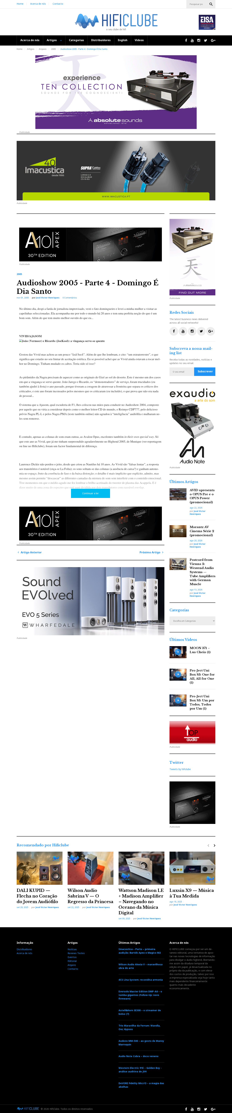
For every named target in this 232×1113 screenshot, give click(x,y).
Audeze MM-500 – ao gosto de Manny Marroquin (141, 1042)
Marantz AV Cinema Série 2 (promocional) (202, 531)
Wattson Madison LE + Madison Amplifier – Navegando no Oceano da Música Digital (141, 901)
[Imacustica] (116, 170)
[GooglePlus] (210, 331)
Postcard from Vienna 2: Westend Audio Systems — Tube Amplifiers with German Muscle (202, 572)
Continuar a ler (90, 493)
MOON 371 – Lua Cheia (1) (200, 650)
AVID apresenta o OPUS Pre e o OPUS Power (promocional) (202, 496)
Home (20, 3)
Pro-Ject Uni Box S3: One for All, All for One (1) (202, 676)
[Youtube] (183, 331)
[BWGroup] (90, 601)
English (122, 40)
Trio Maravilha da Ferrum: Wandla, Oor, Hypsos (139, 1027)
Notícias (72, 949)
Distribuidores (101, 40)
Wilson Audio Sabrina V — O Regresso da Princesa (90, 896)
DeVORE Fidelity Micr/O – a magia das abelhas (141, 1085)
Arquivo (43, 49)
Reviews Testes (76, 953)
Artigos (52, 40)
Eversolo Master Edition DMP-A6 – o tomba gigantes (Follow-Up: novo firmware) (140, 995)
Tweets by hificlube (180, 769)
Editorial (72, 961)
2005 (53, 49)
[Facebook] (173, 331)
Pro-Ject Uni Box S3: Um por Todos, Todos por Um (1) (202, 702)
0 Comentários (70, 297)
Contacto (58, 3)
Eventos (72, 957)
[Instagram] (192, 331)
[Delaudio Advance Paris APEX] (90, 244)
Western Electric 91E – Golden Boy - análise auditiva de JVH (140, 1069)
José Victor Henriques (47, 297)
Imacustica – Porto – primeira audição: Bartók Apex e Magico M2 (140, 950)
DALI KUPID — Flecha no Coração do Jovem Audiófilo (37, 896)
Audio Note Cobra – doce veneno (138, 1056)
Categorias (76, 40)
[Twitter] (201, 331)
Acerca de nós (38, 3)
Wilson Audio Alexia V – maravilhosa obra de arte (141, 966)
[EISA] (192, 426)
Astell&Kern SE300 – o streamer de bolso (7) (140, 1012)
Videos (139, 40)
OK (211, 4)
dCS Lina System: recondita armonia (141, 979)
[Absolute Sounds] (116, 92)
